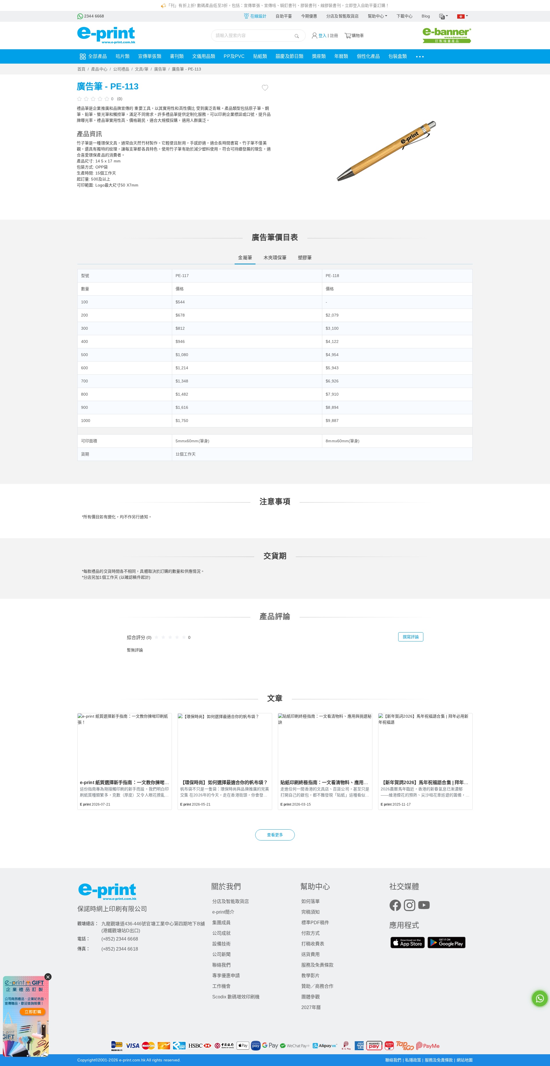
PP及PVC (234, 56)
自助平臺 (284, 16)
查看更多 (275, 835)
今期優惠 (309, 16)
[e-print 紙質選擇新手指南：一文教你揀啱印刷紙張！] (125, 743)
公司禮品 (121, 69)
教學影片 (310, 975)
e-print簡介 (223, 912)
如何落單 (310, 901)
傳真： (83, 949)
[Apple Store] (407, 943)
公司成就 (221, 933)
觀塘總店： (88, 923)
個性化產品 (368, 56)
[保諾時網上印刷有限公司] (141, 893)
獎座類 (319, 56)
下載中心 (404, 16)
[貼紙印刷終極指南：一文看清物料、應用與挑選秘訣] (325, 743)
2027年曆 (311, 1007)
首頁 (81, 69)
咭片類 (122, 56)
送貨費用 (310, 954)
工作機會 (221, 986)
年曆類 (341, 56)
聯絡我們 (221, 965)
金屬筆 (245, 257)
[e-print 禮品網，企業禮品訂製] (26, 1016)
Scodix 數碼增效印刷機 (236, 996)
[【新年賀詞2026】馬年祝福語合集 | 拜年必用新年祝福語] (425, 743)
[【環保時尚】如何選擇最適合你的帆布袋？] (225, 743)
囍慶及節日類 (289, 56)
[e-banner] (447, 35)
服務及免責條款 (317, 965)
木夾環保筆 (275, 257)
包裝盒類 (397, 56)
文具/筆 (141, 69)
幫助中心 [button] (376, 16)
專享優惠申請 (226, 975)
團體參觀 (310, 996)
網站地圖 (465, 1060)
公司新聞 (221, 954)
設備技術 (221, 943)
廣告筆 (160, 69)
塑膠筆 (305, 257)
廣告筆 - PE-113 (186, 69)
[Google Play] (446, 943)
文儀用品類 (203, 56)
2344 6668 (93, 16)
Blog (426, 16)
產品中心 (99, 69)
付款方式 (310, 933)
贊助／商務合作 (317, 986)
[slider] (94, 98)
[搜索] (296, 35)
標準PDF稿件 (315, 922)
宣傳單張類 (149, 56)
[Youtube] (424, 906)
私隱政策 (414, 1060)
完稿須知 (310, 912)
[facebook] (395, 906)
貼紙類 (260, 56)
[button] (444, 16)
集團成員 (221, 922)
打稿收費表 (312, 943)
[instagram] (410, 906)
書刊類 (177, 56)
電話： (83, 939)
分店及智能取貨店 (342, 16)
